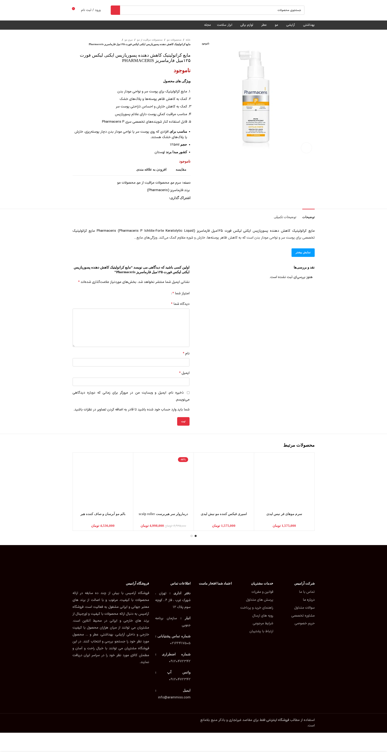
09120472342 (180, 661)
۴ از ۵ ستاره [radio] (155, 294)
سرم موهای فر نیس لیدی (284, 514)
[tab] (308, 215)
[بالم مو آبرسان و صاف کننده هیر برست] (103, 483)
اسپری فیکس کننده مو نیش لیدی (224, 514)
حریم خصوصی (305, 623)
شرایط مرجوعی (263, 623)
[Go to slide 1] (196, 536)
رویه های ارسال (262, 615)
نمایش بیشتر (303, 252)
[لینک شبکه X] (161, 198)
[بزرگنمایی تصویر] (306, 148)
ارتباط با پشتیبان (261, 631)
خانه (188, 40)
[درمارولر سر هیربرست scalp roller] (163, 483)
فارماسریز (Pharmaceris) (165, 190)
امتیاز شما (181, 293)
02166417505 (180, 643)
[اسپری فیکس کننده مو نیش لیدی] (224, 483)
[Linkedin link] (152, 198)
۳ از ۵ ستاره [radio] (159, 294)
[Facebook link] (166, 198)
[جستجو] (115, 10)
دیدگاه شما (180, 304)
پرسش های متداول (259, 600)
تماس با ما (307, 592)
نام (186, 353)
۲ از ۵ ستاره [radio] (163, 294)
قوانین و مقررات (262, 592)
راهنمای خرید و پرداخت (256, 607)
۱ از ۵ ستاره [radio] (166, 294)
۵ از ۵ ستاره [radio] (152, 294)
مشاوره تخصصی (303, 615)
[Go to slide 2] (192, 536)
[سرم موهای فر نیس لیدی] (284, 483)
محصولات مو (174, 40)
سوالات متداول (304, 607)
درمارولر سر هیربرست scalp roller (163, 514)
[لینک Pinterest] (156, 198)
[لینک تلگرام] (147, 198)
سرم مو (129, 40)
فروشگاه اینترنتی (277, 720)
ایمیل (184, 373)
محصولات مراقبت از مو (150, 40)
